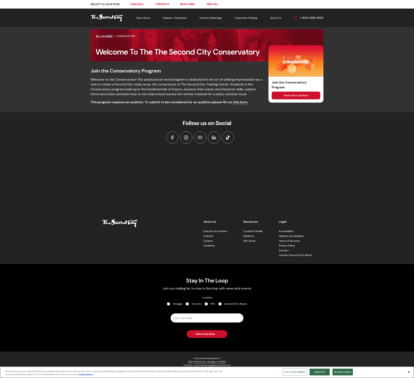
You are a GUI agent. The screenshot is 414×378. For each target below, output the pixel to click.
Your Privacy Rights (294, 372)
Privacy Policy (287, 245)
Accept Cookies (342, 372)
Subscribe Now (205, 334)
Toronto (197, 304)
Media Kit (248, 236)
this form (240, 102)
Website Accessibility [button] (291, 236)
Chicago (178, 304)
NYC (213, 304)
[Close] (408, 371)
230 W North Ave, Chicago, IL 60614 (207, 361)
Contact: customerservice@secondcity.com (207, 365)
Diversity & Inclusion (215, 231)
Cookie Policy (85, 374)
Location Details (253, 231)
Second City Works (235, 304)
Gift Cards (249, 241)
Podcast (208, 236)
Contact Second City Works (295, 255)
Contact (284, 250)
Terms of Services (289, 241)
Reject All (319, 372)
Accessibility (286, 231)
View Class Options (296, 95)
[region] (207, 372)
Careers (208, 241)
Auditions (209, 245)
